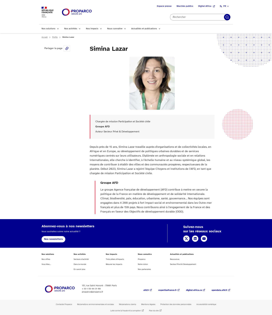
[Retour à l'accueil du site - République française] (77, 12)
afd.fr (146, 290)
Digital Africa (204, 6)
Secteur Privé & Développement (183, 264)
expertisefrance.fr (167, 290)
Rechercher (227, 17)
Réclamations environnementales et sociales (95, 304)
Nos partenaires (144, 269)
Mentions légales (148, 304)
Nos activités (70, 29)
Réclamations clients (127, 304)
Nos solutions (48, 29)
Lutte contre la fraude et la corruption (125, 311)
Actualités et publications (144, 29)
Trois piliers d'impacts (115, 259)
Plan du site (154, 311)
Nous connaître (114, 29)
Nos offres (46, 259)
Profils (55, 37)
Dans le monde (80, 264)
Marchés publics (185, 6)
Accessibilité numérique (206, 304)
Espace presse (164, 6)
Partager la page (67, 48)
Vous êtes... (46, 264)
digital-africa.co (194, 290)
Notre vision (143, 264)
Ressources (174, 259)
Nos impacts (92, 29)
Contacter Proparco (64, 304)
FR (224, 6)
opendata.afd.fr (219, 290)
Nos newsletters (53, 239)
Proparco (141, 259)
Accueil (45, 37)
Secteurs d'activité (81, 259)
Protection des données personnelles (175, 304)
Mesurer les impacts (114, 264)
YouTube (204, 238)
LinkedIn (195, 238)
